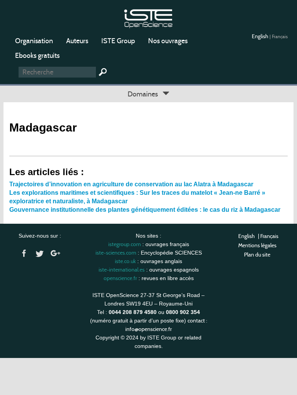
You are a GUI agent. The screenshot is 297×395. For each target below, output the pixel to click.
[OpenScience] (148, 17)
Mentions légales (257, 245)
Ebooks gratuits (37, 55)
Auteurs (77, 41)
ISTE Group (118, 41)
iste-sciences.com (116, 252)
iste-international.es (122, 269)
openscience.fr (120, 278)
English (261, 36)
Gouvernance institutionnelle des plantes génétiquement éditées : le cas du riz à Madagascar (144, 209)
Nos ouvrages (168, 41)
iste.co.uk (125, 261)
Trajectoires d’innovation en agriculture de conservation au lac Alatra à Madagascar (131, 184)
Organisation (34, 41)
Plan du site (257, 254)
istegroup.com (124, 244)
